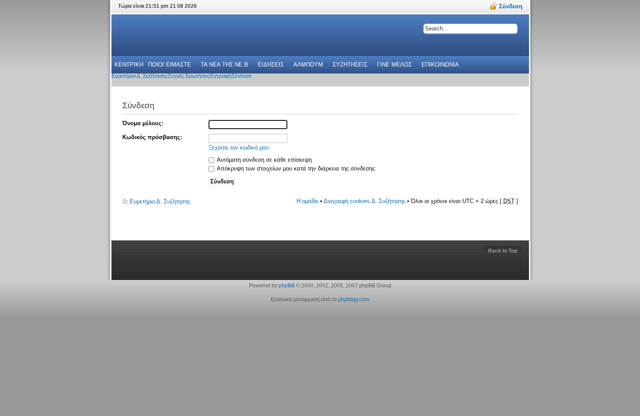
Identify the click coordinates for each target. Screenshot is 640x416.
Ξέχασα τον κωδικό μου (239, 147)
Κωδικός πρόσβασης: (152, 137)
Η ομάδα (307, 201)
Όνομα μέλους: (142, 123)
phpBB (287, 286)
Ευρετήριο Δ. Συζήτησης (160, 201)
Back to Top (502, 251)
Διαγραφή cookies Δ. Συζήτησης (364, 201)
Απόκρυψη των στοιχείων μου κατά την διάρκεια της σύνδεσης (295, 168)
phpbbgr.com (353, 299)
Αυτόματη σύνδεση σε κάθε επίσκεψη (264, 159)
